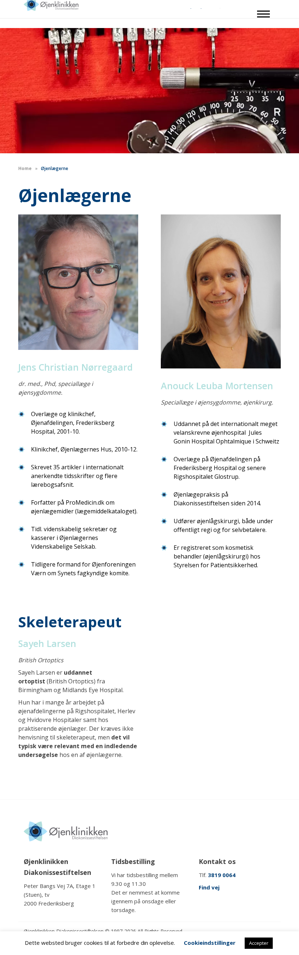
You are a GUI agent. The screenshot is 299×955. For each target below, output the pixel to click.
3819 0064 (222, 875)
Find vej (209, 887)
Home (25, 168)
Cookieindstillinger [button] (210, 942)
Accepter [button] (258, 943)
